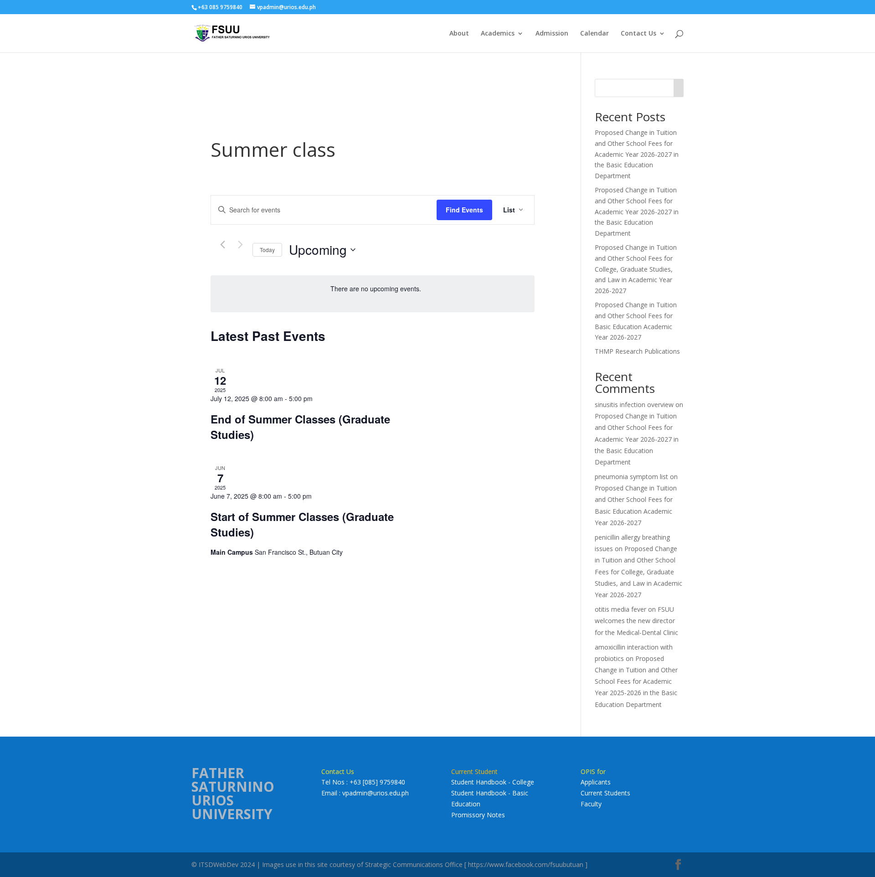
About (459, 33)
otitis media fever (620, 609)
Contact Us (638, 33)
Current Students (605, 793)
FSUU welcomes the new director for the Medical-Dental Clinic (636, 620)
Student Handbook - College (492, 782)
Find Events (464, 209)
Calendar (594, 33)
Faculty (591, 804)
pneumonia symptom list (631, 476)
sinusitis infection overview (634, 404)
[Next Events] (240, 244)
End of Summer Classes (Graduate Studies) (300, 426)
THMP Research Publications (637, 351)
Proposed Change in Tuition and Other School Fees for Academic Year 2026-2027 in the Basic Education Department (637, 154)
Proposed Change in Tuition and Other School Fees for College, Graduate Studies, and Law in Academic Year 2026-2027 (636, 269)
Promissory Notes (478, 814)
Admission (551, 33)
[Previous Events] (222, 244)
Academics (498, 33)
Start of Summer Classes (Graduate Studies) (302, 524)
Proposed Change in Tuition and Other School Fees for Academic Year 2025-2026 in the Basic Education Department (636, 681)
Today (267, 249)
